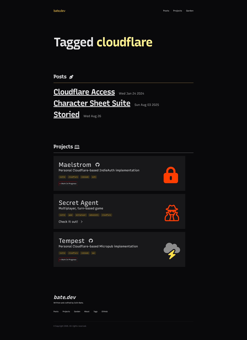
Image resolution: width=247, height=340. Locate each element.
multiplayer (81, 215)
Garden (189, 11)
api (93, 253)
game (70, 215)
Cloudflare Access (84, 92)
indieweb (85, 177)
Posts (166, 11)
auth (94, 177)
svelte (62, 177)
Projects (177, 11)
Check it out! (68, 221)
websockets (93, 215)
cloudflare (73, 177)
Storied (66, 114)
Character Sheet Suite (92, 103)
